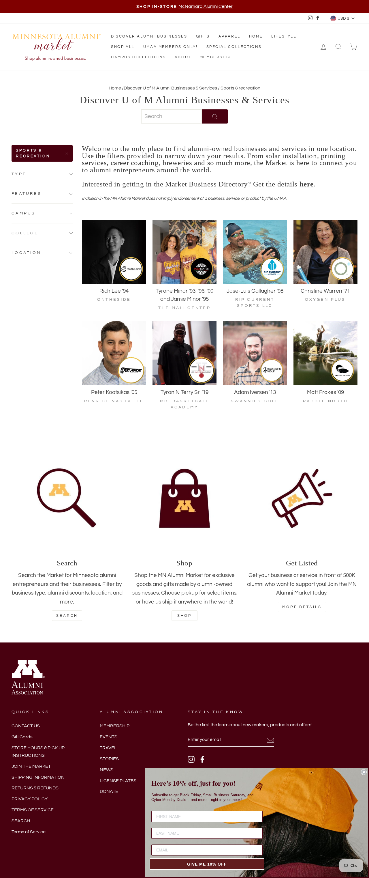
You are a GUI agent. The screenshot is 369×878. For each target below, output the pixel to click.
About (183, 57)
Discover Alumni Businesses (149, 36)
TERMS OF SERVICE (33, 810)
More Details (302, 607)
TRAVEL (108, 748)
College (25, 233)
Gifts (203, 36)
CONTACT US (26, 726)
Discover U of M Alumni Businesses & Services (170, 88)
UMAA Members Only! (170, 47)
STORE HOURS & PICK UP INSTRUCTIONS (38, 752)
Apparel (229, 36)
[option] (184, 6)
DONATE (109, 791)
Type (19, 174)
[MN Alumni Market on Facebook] (202, 759)
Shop (184, 616)
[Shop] (184, 498)
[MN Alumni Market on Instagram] (191, 759)
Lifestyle (283, 36)
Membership (215, 57)
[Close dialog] (364, 772)
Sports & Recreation (33, 153)
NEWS (106, 769)
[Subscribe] (270, 740)
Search (67, 616)
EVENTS (108, 737)
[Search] (67, 498)
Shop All (123, 47)
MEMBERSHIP (114, 726)
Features (27, 193)
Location (26, 253)
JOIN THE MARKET (31, 766)
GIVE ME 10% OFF (207, 864)
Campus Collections (138, 57)
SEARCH (21, 821)
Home (256, 36)
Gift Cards (22, 737)
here (307, 184)
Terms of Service (29, 832)
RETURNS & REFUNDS (35, 788)
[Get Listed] (301, 498)
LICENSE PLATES (118, 780)
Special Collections (234, 47)
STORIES (109, 758)
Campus (24, 213)
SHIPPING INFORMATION (38, 777)
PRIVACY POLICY (30, 799)
